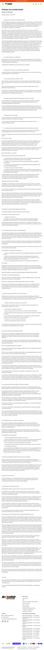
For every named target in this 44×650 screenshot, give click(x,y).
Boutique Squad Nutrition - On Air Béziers (31, 615)
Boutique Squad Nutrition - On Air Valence (31, 634)
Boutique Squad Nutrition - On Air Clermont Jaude (31, 623)
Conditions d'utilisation (27, 611)
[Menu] (3, 4)
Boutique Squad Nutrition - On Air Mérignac (31, 631)
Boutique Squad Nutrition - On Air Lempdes (31, 628)
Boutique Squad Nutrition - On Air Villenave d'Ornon (31, 638)
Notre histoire (25, 598)
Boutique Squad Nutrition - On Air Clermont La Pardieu (32, 626)
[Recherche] (33, 4)
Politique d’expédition (33, 648)
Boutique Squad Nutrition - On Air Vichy (30, 636)
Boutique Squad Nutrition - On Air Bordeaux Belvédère (31, 620)
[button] (33, 4)
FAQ (23, 600)
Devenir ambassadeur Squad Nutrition (30, 601)
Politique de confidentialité (28, 609)
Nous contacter (26, 604)
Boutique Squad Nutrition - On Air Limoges (31, 629)
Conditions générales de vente (22, 648)
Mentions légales (26, 606)
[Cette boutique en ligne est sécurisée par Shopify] (8, 644)
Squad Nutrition (8, 647)
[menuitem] (32, 598)
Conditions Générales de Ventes (29, 608)
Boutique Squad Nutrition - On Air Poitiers (31, 633)
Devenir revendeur (26, 603)
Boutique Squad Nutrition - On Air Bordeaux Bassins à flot (31, 618)
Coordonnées (30, 647)
